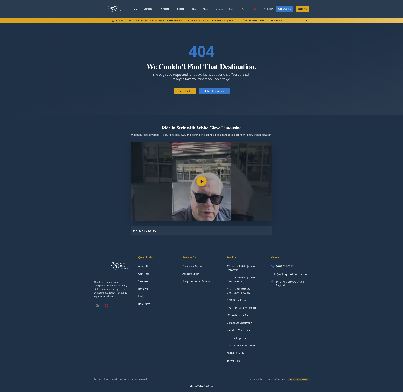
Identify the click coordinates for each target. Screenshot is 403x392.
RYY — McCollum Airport (241, 307)
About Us (143, 266)
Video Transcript (146, 230)
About (206, 8)
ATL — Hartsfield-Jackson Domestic (241, 268)
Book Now (144, 304)
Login (270, 8)
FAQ (231, 8)
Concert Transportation (241, 345)
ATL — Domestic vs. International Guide (238, 290)
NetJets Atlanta (235, 353)
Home (135, 8)
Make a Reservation (214, 90)
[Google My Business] (243, 8)
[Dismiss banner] (306, 20)
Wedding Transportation (241, 330)
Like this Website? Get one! (201, 386)
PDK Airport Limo (237, 300)
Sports (180, 8)
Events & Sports (236, 338)
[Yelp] (254, 8)
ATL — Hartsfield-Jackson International (241, 279)
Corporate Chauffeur (239, 323)
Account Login (190, 273)
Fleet (194, 8)
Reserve (302, 8)
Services (148, 8)
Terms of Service (276, 379)
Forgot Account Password (197, 281)
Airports (165, 8)
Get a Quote (284, 8)
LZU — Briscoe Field (238, 315)
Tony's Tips (233, 360)
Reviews (219, 8)
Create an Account (193, 266)
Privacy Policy (257, 379)
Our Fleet (143, 273)
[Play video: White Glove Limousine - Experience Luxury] (201, 181)
